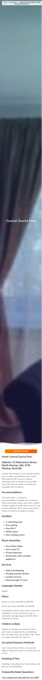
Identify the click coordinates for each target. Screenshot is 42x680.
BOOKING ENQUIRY (21, 451)
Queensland (13, 2)
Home (5, 2)
